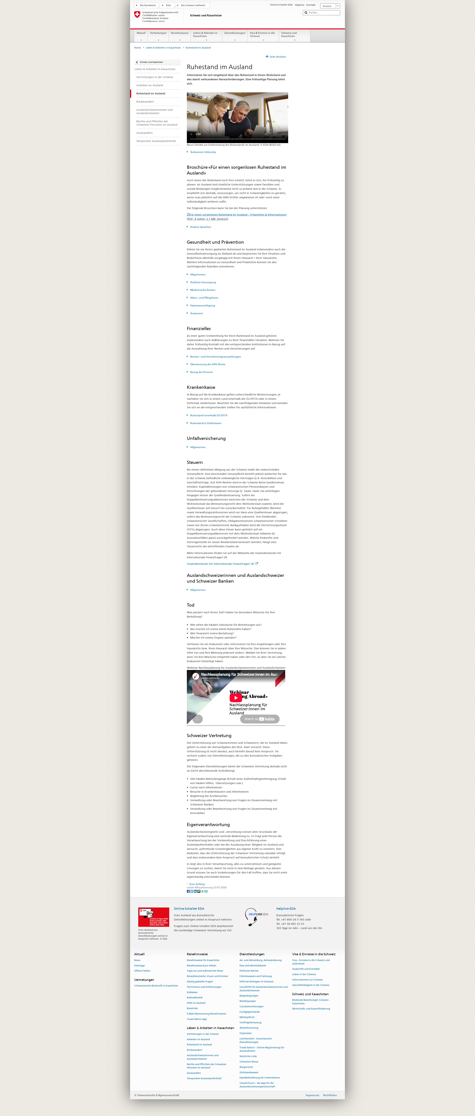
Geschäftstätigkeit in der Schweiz (310, 985)
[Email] (205, 890)
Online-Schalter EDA (189, 908)
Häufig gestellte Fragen (200, 981)
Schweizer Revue (249, 1061)
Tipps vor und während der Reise (205, 971)
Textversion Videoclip (203, 152)
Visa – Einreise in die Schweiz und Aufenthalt (311, 962)
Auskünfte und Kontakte (306, 969)
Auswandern (194, 1073)
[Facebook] (188, 890)
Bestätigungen (248, 1001)
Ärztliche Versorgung (203, 282)
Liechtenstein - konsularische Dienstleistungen (256, 1040)
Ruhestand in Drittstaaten (206, 423)
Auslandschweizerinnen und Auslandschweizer (203, 1057)
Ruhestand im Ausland (199, 1044)
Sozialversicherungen (251, 1006)
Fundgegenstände (250, 1011)
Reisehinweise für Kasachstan (203, 960)
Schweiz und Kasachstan (289, 34)
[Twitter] (192, 890)
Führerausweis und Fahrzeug (256, 976)
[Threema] (199, 890)
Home (137, 47)
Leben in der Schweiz (304, 974)
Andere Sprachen (200, 226)
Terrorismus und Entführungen (204, 987)
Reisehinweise (180, 32)
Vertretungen (158, 32)
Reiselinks (192, 1008)
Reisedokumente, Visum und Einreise (207, 976)
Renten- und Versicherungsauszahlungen (215, 356)
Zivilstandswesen (249, 1072)
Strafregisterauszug (250, 1022)
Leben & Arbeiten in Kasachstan (205, 34)
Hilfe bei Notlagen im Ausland (256, 981)
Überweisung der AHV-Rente (207, 364)
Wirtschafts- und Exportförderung (311, 1008)
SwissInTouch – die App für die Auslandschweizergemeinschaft (257, 1085)
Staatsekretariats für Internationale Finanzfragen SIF (220, 564)
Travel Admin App (197, 1019)
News (137, 960)
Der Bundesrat (148, 5)
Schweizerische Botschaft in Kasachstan (156, 985)
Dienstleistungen (235, 32)
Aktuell (141, 32)
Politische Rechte (249, 971)
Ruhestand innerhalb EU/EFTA (208, 415)
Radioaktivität (195, 997)
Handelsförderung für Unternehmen (260, 1077)
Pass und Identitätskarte (253, 965)
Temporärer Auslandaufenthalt (204, 1078)
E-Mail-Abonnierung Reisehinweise (206, 1013)
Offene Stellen (142, 971)
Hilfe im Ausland (196, 1003)
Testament (196, 313)
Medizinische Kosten (202, 289)
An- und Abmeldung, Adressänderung (261, 960)
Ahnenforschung (249, 1028)
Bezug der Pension (201, 372)
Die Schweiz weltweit (193, 5)
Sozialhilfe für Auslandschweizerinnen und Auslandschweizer (264, 989)
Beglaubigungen (249, 995)
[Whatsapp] (202, 890)
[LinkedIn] (195, 890)
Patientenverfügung (202, 305)
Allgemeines (198, 274)
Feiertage (139, 965)
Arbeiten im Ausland (198, 1039)
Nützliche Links (248, 1056)
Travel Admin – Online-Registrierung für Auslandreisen (262, 1049)
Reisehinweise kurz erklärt (201, 965)
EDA (168, 5)
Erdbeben (192, 992)
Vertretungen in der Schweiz (203, 1034)
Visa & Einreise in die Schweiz (262, 34)
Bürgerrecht (246, 1067)
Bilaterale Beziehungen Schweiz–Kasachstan (311, 1002)
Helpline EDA (286, 908)
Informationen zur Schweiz (307, 979)
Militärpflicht (247, 1017)
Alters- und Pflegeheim (204, 297)
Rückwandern (194, 1050)
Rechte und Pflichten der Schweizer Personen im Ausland (206, 1066)
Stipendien (246, 1033)
